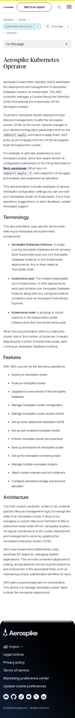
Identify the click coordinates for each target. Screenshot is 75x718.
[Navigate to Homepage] (8, 7)
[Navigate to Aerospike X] (36, 697)
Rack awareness (14, 168)
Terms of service (16, 670)
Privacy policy (14, 662)
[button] (59, 7)
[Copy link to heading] (31, 217)
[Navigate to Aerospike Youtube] (28, 697)
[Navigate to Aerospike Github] (13, 697)
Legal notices (13, 654)
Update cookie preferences (24, 686)
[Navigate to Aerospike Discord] (6, 697)
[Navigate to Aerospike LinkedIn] (43, 697)
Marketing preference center (26, 678)
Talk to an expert (34, 7)
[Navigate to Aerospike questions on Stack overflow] (21, 697)
